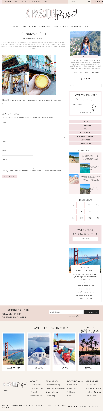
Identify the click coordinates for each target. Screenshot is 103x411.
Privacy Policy (54, 405)
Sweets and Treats (85, 295)
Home (1, 2)
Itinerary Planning (85, 136)
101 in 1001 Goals (36, 388)
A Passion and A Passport (51, 13)
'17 (73, 211)
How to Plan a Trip (53, 385)
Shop (45, 2)
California (85, 132)
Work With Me (36, 396)
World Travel (72, 385)
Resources (85, 140)
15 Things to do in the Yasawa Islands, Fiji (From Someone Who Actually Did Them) (90, 157)
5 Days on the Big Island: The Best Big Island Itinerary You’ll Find (90, 189)
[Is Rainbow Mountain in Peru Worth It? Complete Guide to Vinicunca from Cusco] (74, 179)
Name (4, 142)
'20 (97, 211)
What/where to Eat (85, 292)
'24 (97, 218)
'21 (73, 218)
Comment (5, 122)
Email (4, 150)
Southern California (93, 392)
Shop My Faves (52, 392)
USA (85, 129)
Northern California (93, 388)
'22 (81, 218)
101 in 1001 (84, 73)
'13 (73, 205)
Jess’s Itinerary (85, 298)
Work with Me (20, 2)
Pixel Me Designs (94, 406)
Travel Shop (85, 143)
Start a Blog (34, 2)
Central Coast (90, 396)
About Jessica (35, 385)
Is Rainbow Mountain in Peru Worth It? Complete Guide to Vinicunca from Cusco (90, 179)
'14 (81, 205)
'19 (89, 211)
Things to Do (85, 289)
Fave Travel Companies (55, 388)
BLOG (69, 396)
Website (5, 159)
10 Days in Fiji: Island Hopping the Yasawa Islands (90, 168)
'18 (81, 211)
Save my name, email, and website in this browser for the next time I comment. (31, 171)
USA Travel (71, 388)
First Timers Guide (85, 286)
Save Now (85, 239)
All (85, 283)
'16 (97, 205)
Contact (7, 2)
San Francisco (91, 385)
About (74, 73)
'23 (89, 218)
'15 (89, 205)
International (85, 125)
